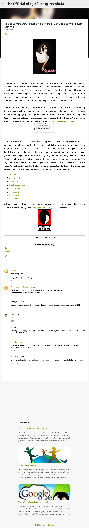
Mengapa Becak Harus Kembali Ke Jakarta (33, 428)
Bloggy (7, 251)
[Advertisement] (44, 400)
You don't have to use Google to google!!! (33, 502)
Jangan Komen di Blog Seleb (45, 207)
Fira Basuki (14, 192)
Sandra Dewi (14, 174)
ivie (12, 327)
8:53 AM (14, 336)
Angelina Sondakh (17, 185)
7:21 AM (14, 281)
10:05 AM (14, 350)
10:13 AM (14, 363)
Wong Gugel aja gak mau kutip (62, 121)
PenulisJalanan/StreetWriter (22, 287)
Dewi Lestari (14, 188)
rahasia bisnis (16, 342)
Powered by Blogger (46, 525)
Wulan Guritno (15, 181)
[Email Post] (5, 248)
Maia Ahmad (14, 178)
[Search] (67, 3)
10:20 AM (14, 295)
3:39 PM (14, 321)
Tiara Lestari (14, 199)
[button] (5, 33)
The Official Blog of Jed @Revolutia (35, 4)
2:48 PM (14, 308)
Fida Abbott (15, 270)
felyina (13, 315)
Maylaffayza (14, 195)
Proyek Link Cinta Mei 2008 (28, 465)
